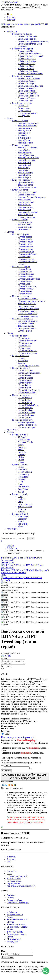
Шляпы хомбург (25, 242)
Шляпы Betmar (25, 271)
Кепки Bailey (24, 150)
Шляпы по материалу (22, 318)
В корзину (6, 771)
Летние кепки (24, 229)
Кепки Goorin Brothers (28, 157)
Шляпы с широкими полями (31, 301)
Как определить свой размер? (17, 737)
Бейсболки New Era (27, 88)
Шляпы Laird (24, 284)
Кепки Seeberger (25, 172)
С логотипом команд (28, 113)
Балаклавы (23, 360)
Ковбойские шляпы (27, 303)
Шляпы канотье (25, 244)
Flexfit (20, 467)
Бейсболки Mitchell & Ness (30, 86)
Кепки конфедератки (28, 212)
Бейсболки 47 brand (27, 51)
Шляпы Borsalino (26, 274)
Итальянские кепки (27, 192)
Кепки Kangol (24, 165)
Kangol (21, 491)
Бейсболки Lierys (26, 83)
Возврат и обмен (14, 900)
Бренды (10, 432)
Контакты (11, 871)
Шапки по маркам (20, 368)
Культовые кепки (20, 190)
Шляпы (10, 232)
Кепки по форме (20, 120)
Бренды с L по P (20, 494)
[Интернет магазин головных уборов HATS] (24, 24)
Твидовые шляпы (26, 326)
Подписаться (7, 957)
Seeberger (22, 519)
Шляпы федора (25, 237)
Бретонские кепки (26, 195)
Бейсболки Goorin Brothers (30, 73)
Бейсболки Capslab (27, 58)
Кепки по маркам (20, 145)
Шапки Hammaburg (27, 392)
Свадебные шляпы (26, 306)
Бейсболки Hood (25, 101)
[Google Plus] (11, 785)
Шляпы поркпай (25, 247)
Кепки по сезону (20, 219)
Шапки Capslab (25, 380)
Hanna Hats (23, 477)
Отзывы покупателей (17, 876)
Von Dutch (22, 524)
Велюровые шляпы (27, 328)
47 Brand (22, 437)
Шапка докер (24, 348)
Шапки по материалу (22, 420)
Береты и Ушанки (20, 355)
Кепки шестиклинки (27, 125)
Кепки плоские (25, 128)
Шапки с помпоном (27, 341)
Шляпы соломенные (27, 261)
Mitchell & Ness (25, 506)
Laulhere (22, 499)
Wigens (21, 526)
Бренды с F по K (20, 464)
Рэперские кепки (15, 914)
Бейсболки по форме (22, 34)
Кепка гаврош (24, 199)
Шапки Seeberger (26, 415)
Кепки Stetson (24, 175)
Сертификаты (13, 883)
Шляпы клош (24, 256)
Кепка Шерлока (25, 214)
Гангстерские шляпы (28, 316)
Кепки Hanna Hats (26, 160)
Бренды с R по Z (20, 514)
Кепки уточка (24, 130)
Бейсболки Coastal (26, 63)
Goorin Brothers (25, 472)
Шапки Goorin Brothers (28, 390)
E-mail (4, 954)
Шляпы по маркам (21, 266)
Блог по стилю (14, 878)
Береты (21, 358)
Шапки (10, 333)
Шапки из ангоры (26, 427)
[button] (45, 970)
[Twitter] (6, 785)
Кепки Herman (24, 162)
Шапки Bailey (24, 375)
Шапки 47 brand (25, 370)
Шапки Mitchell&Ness (28, 405)
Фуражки (22, 135)
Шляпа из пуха (25, 331)
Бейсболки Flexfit (26, 68)
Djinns (21, 462)
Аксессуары (12, 430)
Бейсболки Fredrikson (28, 71)
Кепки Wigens (24, 177)
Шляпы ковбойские (27, 254)
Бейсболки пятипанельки (30, 44)
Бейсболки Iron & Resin (29, 78)
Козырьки (22, 46)
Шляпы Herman (25, 281)
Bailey (20, 444)
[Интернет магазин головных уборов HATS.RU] (2, 827)
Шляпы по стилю (20, 296)
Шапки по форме (20, 336)
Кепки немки (24, 133)
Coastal (21, 459)
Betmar (21, 449)
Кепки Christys (25, 152)
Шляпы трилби (25, 239)
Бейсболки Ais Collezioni (29, 54)
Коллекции (12, 529)
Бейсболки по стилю (22, 103)
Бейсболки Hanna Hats (28, 96)
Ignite (20, 484)
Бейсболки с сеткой (27, 39)
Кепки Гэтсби (24, 209)
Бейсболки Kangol (26, 81)
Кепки (10, 118)
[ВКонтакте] (3, 785)
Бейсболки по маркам (22, 49)
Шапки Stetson (25, 417)
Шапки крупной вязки (28, 365)
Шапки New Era (25, 407)
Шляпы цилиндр (26, 251)
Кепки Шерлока (25, 143)
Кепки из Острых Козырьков (31, 197)
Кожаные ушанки (26, 422)
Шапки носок (24, 345)
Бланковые (23, 105)
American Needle (25, 442)
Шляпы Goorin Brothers (29, 279)
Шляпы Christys (25, 276)
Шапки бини (24, 338)
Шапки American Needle (29, 373)
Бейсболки (12, 31)
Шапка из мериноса (27, 425)
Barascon (22, 447)
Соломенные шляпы (27, 321)
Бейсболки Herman (27, 98)
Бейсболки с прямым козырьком (33, 41)
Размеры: (5, 731)
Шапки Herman (25, 397)
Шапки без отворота (27, 350)
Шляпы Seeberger (26, 289)
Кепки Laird (23, 170)
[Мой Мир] (14, 785)
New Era (22, 509)
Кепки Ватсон (24, 204)
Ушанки (21, 363)
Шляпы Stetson (25, 291)
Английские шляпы (27, 311)
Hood (20, 482)
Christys (21, 457)
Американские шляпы (28, 308)
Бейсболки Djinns (26, 66)
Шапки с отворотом (27, 353)
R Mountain (23, 516)
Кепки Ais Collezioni (27, 148)
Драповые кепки (26, 182)
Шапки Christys (25, 383)
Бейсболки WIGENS (27, 93)
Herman (21, 479)
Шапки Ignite (24, 400)
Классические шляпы (28, 298)
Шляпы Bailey (24, 269)
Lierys (20, 501)
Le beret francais (25, 504)
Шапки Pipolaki (25, 410)
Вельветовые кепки (27, 187)
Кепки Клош (24, 140)
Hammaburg (23, 474)
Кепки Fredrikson (26, 155)
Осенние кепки (25, 222)
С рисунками (24, 115)
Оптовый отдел (14, 881)
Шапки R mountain (26, 412)
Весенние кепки (25, 227)
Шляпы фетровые (26, 259)
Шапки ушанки (25, 343)
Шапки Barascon (25, 378)
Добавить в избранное (25, 776)
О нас (9, 873)
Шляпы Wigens (25, 294)
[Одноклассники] (9, 785)
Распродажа (12, 941)
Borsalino (22, 452)
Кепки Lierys (24, 167)
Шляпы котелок (25, 249)
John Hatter (23, 489)
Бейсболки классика (27, 36)
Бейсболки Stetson (26, 91)
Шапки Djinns (24, 385)
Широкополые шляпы (17, 927)
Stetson (21, 521)
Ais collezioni (24, 439)
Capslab (21, 454)
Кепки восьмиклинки (28, 123)
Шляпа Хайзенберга (27, 313)
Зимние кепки (24, 138)
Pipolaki (21, 511)
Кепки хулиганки (26, 202)
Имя (3, 951)
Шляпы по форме (20, 234)
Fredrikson (22, 469)
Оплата (10, 898)
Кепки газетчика (25, 207)
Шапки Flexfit (24, 388)
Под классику (24, 110)
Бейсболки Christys (27, 61)
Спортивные (24, 108)
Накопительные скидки (18, 902)
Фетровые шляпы (26, 323)
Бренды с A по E (20, 435)
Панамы (22, 264)
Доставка (11, 895)
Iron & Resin (23, 487)
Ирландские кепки (27, 217)
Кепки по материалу (22, 180)
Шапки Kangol (25, 402)
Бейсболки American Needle (31, 56)
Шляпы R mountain (27, 286)
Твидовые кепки (25, 185)
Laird (20, 496)
